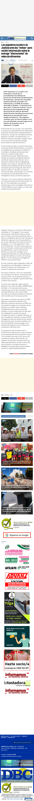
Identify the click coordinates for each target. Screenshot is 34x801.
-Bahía (4, 420)
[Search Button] (32, 38)
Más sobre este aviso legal (15, 799)
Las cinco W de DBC (15, 736)
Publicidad (24, 736)
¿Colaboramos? (11, 737)
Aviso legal (3, 737)
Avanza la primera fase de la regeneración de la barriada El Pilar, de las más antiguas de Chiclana (16, 437)
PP (11, 395)
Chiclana (7, 42)
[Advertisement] (17, 17)
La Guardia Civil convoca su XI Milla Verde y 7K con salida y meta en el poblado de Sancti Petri (16, 462)
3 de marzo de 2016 (22, 60)
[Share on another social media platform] (29, 86)
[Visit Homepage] (17, 38)
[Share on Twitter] (5, 86)
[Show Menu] (2, 38)
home (2, 42)
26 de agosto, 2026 (6, 464)
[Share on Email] (21, 86)
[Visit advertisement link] (17, 407)
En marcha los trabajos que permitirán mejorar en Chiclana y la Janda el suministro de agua (16, 486)
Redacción (12, 60)
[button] (22, 742)
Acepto (28, 799)
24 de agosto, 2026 (6, 513)
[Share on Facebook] (13, 86)
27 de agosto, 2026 (6, 440)
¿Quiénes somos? (5, 736)
